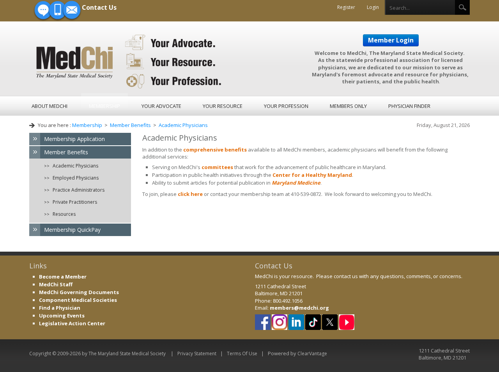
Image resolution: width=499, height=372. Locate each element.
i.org (323, 307)
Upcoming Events (62, 315)
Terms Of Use (242, 353)
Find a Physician (59, 307)
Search (462, 7)
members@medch (293, 307)
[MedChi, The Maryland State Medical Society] (129, 60)
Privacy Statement (196, 353)
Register (346, 7)
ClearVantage (312, 353)
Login (373, 7)
